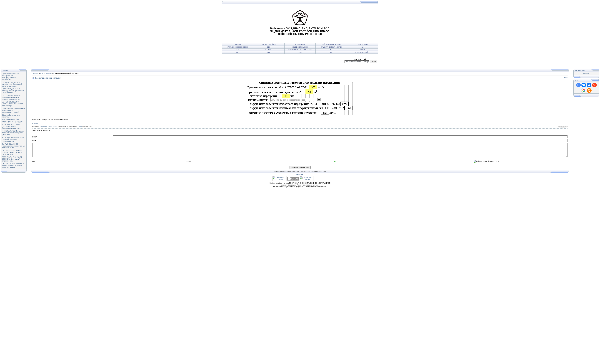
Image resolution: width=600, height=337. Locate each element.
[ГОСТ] (223, 3)
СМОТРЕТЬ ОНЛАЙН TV (362, 52)
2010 (42, 73)
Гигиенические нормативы (300, 50)
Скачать (35, 123)
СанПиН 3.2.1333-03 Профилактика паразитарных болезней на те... (13, 146)
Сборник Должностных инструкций (11, 116)
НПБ (268, 47)
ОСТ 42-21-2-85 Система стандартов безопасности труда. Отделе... (12, 152)
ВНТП (300, 52)
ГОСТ (237, 52)
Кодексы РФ (300, 44)
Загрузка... (586, 73)
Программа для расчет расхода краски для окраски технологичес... (13, 90)
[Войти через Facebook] (589, 85)
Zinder (80, 126)
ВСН (237, 50)
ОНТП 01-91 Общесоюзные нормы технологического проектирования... (13, 165)
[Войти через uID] (578, 85)
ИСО (331, 50)
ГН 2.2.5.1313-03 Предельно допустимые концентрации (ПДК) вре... (13, 133)
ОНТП (362, 50)
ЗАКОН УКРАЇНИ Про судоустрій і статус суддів (12, 120)
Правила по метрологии (331, 47)
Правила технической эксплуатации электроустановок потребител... (10, 76)
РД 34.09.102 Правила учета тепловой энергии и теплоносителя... (13, 139)
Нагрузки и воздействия (237, 47)
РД (362, 47)
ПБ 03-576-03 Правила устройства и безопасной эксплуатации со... (12, 84)
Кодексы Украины (300, 47)
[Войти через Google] (583, 90)
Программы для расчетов (48, 126)
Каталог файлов (269, 44)
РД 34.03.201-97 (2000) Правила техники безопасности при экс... (11, 126)
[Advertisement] (245, 23)
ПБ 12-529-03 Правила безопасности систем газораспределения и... (11, 97)
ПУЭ (331, 52)
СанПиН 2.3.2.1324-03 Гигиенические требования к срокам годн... (13, 104)
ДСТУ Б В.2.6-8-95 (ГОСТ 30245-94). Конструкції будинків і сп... (12, 159)
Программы (363, 44)
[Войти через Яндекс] (594, 85)
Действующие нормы (331, 44)
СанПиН (268, 50)
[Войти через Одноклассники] (589, 90)
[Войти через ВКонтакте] (583, 85)
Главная (237, 44)
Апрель (49, 73)
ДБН (268, 52)
